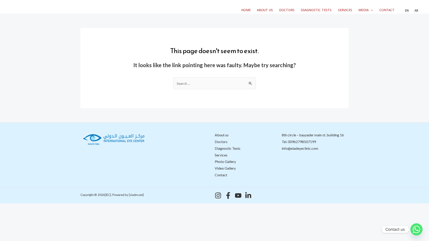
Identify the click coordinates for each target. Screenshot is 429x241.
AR (416, 10)
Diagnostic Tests (316, 10)
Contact (387, 10)
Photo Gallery (225, 161)
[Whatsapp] (416, 229)
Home (246, 10)
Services (345, 10)
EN (407, 10)
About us (265, 10)
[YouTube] (238, 195)
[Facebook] (228, 195)
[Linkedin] (248, 195)
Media (363, 10)
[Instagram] (218, 195)
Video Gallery (225, 168)
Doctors (286, 10)
